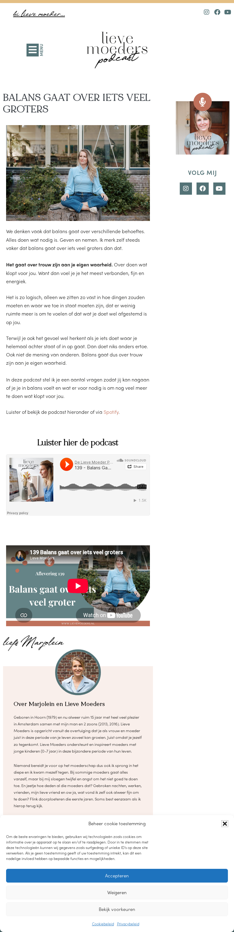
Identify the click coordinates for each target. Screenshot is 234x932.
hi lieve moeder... (39, 14)
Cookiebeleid (103, 924)
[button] (225, 824)
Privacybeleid (128, 924)
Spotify (111, 411)
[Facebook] (217, 12)
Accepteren (117, 875)
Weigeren (117, 892)
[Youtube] (228, 12)
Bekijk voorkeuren (117, 909)
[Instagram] (207, 12)
